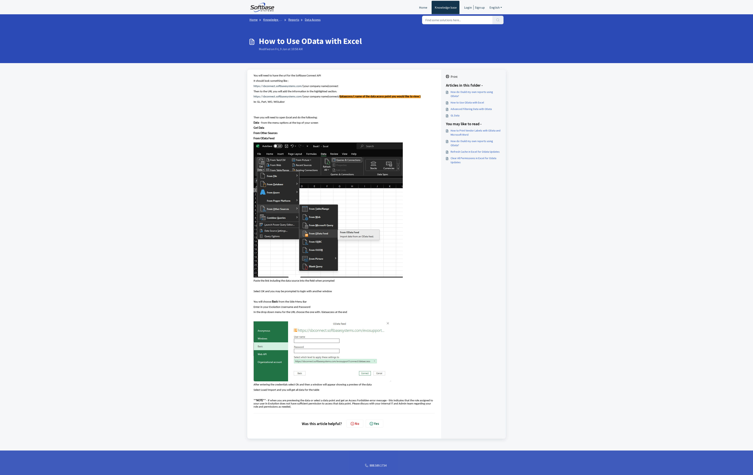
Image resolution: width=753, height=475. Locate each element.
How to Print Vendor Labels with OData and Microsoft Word (475, 132)
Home (423, 7)
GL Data (455, 115)
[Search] (498, 20)
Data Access (313, 20)
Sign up (480, 7)
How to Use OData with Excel (467, 102)
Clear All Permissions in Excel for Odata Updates (473, 160)
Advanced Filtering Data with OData (471, 109)
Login (468, 7)
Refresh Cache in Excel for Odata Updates (475, 151)
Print (454, 77)
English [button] (494, 7)
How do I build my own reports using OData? (472, 94)
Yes (376, 423)
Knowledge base (446, 7)
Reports (293, 20)
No (357, 423)
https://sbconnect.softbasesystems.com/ (278, 86)
